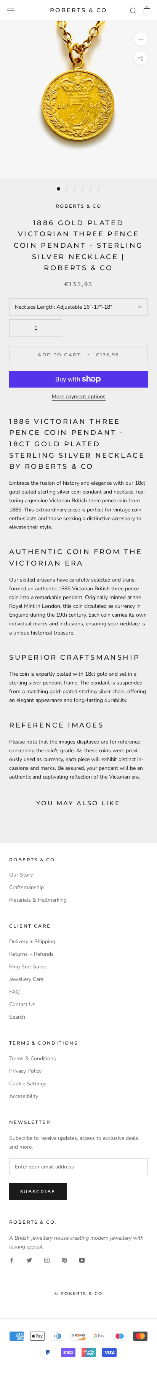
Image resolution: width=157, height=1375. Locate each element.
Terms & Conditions (32, 1058)
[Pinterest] (64, 1259)
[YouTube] (82, 1259)
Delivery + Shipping (32, 941)
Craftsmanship (26, 887)
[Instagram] (47, 1259)
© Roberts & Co (78, 1293)
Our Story (21, 874)
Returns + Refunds (31, 954)
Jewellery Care (26, 979)
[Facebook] (11, 1259)
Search (17, 1017)
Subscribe (38, 1191)
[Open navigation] (10, 10)
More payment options (79, 396)
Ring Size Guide (27, 966)
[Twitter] (29, 1259)
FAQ (14, 991)
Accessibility (23, 1096)
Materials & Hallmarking (38, 900)
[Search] (133, 10)
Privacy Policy (25, 1071)
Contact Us (22, 1004)
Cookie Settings (27, 1083)
